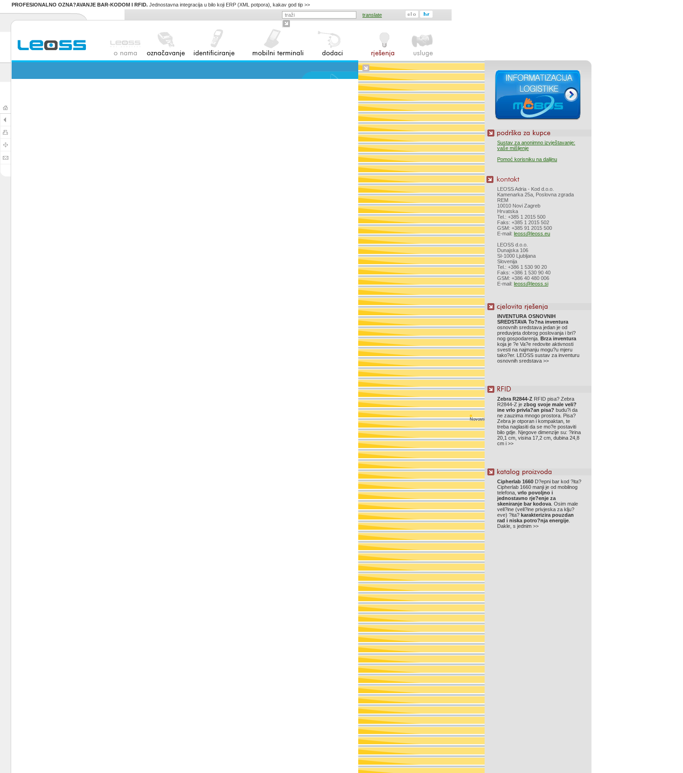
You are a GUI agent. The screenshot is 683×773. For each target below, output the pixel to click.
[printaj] (5, 136)
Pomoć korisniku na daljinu (527, 159)
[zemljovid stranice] (5, 149)
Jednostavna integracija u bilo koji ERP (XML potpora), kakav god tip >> (161, 4)
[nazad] (5, 124)
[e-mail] (5, 162)
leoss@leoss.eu (532, 233)
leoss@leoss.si (531, 283)
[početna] (5, 111)
